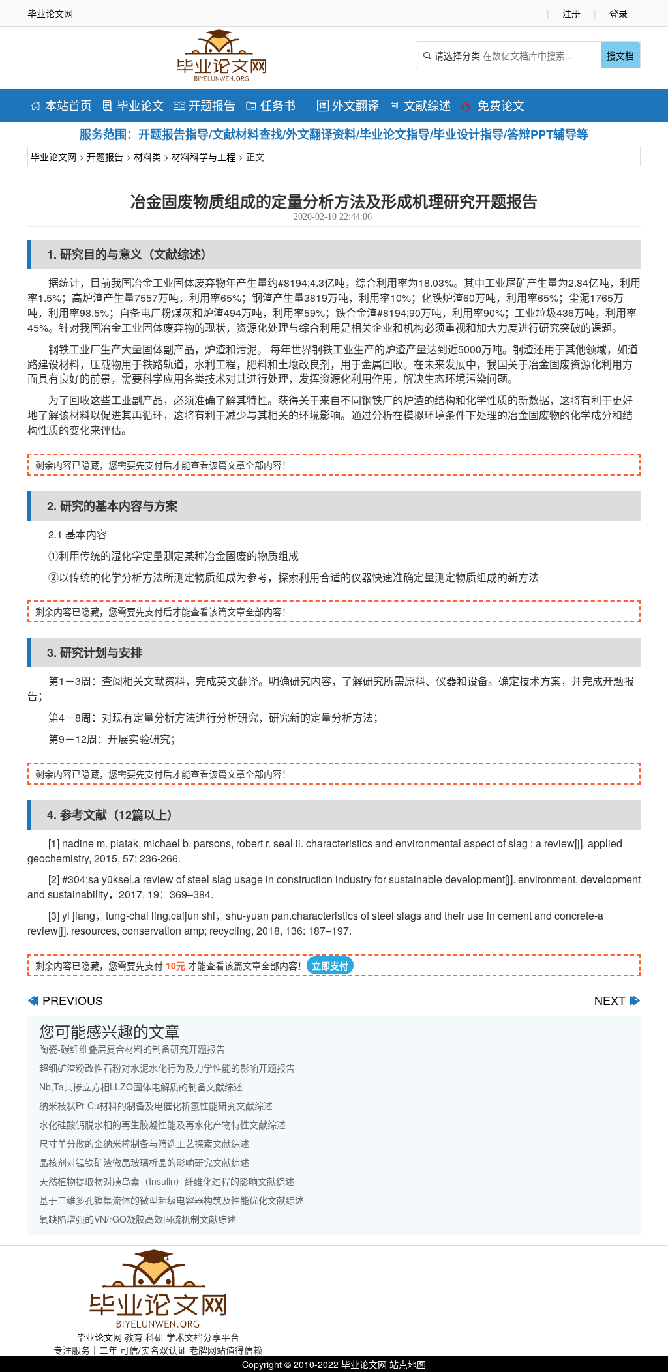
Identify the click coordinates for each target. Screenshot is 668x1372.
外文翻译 (348, 104)
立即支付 (330, 965)
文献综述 (420, 104)
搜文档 (620, 55)
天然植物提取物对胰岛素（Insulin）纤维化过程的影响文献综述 (166, 1181)
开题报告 (204, 104)
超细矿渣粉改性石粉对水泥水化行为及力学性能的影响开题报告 (167, 1067)
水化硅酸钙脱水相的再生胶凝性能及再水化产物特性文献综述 (162, 1124)
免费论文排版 (492, 107)
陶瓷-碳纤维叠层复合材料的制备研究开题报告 (132, 1048)
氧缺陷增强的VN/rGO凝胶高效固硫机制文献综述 (137, 1218)
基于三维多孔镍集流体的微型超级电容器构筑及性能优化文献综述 (171, 1199)
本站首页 (61, 104)
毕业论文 (133, 104)
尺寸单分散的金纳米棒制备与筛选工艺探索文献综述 (144, 1143)
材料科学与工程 (203, 156)
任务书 (270, 104)
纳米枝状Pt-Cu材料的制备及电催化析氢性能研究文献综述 (156, 1105)
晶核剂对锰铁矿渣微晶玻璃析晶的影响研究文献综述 (144, 1162)
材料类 (147, 156)
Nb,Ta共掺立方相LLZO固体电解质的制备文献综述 (141, 1086)
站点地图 (407, 1364)
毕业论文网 (53, 156)
